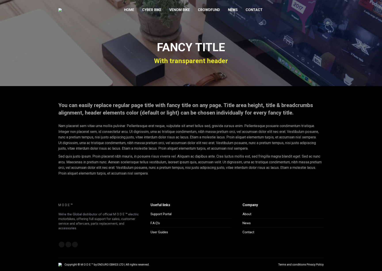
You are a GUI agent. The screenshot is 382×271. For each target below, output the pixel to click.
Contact (248, 232)
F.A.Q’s (155, 223)
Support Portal (161, 214)
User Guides (159, 232)
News (247, 223)
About (247, 214)
